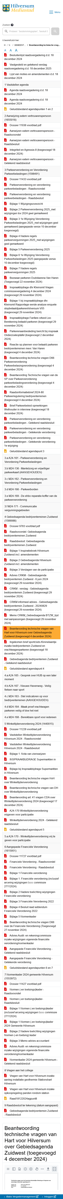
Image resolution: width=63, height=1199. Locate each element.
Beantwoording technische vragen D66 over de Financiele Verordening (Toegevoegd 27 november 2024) (30, 926)
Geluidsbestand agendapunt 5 (26, 829)
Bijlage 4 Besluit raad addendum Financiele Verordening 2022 (25, 909)
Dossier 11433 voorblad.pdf (25, 179)
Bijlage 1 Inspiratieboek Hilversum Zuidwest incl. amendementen (26, 552)
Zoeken (6, 25)
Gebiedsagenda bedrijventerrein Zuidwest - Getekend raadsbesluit (31, 661)
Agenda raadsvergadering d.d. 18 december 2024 (26, 92)
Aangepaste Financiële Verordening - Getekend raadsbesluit (28, 951)
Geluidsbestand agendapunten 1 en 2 (31, 109)
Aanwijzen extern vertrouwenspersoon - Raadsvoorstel (29, 133)
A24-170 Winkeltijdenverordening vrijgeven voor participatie (26, 812)
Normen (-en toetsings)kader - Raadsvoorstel (24, 991)
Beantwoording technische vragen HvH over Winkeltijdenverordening (29, 780)
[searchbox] (26, 31)
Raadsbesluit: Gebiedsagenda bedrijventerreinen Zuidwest (24, 543)
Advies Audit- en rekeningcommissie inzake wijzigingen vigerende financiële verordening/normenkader (27, 939)
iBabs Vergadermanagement (21, 1196)
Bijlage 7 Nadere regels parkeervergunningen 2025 (20, 270)
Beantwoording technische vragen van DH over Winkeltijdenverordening (31, 790)
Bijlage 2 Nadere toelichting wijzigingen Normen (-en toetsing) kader (29, 1033)
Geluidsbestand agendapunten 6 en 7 (31, 967)
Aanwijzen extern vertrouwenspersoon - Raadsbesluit (29, 142)
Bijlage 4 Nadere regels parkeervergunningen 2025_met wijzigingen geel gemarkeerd (29, 240)
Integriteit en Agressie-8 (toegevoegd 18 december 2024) (29, 151)
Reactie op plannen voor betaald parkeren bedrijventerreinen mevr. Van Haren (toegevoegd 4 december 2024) (31, 348)
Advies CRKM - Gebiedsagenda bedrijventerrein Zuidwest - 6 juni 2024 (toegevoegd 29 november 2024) (26, 579)
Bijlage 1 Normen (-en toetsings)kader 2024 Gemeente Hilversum (28, 1023)
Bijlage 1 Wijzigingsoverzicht (26, 203)
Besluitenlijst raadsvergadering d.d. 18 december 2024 (29, 57)
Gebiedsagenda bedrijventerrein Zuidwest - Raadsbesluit (31, 1113)
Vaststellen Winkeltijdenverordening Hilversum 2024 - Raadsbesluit (27, 746)
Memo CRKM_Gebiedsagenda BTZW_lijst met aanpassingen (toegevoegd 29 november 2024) (31, 619)
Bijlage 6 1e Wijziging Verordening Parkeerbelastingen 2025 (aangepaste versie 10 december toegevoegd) (30, 259)
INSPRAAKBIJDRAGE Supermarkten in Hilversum (30, 761)
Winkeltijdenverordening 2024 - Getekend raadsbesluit (30, 822)
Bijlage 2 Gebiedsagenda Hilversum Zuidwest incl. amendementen (27, 562)
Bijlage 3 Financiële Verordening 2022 (31, 901)
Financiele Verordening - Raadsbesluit (31, 867)
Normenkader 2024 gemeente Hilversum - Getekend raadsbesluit (31, 1061)
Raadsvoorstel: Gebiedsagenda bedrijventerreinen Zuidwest (25, 533)
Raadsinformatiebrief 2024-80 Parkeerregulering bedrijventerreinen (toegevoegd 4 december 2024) (25, 396)
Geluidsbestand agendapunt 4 (26, 668)
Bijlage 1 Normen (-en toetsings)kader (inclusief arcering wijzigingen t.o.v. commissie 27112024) (30, 1012)
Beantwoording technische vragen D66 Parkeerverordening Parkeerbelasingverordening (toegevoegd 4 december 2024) (29, 364)
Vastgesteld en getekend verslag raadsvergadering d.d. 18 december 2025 (27, 66)
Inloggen (49, 1196)
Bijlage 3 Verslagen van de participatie (31, 569)
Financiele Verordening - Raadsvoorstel (32, 861)
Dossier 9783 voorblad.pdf (24, 526)
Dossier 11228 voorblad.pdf (25, 729)
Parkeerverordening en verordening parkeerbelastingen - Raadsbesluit (27, 196)
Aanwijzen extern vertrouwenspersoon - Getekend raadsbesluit (29, 161)
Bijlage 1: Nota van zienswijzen (27, 753)
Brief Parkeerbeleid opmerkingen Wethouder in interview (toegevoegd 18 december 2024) (26, 409)
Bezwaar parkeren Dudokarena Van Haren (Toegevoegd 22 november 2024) (31, 280)
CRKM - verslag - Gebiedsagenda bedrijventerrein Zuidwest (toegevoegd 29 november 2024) (28, 592)
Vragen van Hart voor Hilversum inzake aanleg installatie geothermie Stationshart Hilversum (29, 1079)
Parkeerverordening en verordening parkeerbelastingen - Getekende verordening (29, 430)
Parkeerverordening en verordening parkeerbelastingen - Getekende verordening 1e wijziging (29, 442)
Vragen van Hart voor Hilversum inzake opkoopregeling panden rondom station (29, 1091)
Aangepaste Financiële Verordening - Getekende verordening (28, 960)
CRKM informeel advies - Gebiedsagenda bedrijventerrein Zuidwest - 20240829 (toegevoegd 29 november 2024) (31, 606)
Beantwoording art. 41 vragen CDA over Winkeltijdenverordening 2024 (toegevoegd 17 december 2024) (30, 801)
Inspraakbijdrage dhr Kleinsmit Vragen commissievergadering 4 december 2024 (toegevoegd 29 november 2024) (28, 291)
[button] (55, 31)
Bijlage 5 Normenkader (22, 916)
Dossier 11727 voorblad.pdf (25, 856)
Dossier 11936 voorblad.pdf (25, 125)
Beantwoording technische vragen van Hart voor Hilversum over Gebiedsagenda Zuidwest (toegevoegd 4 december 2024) (29, 632)
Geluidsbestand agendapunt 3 (26, 451)
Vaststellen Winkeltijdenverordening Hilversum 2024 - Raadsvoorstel (27, 737)
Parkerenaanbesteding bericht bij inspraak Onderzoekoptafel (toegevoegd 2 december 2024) (31, 335)
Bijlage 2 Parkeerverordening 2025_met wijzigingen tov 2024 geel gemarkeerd (29, 211)
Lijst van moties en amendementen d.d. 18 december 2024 (31, 76)
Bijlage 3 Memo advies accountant (29, 1040)
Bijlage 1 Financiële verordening (28, 873)
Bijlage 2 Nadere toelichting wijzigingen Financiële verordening (29, 894)
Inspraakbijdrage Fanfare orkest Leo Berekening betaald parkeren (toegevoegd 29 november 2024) (30, 322)
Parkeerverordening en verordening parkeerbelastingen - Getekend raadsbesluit (29, 421)
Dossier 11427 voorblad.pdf (25, 984)
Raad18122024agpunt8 (23, 1098)
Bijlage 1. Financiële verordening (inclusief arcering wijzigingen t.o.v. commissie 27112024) (31, 882)
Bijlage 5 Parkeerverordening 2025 (29, 249)
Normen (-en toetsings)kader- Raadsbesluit (23, 1001)
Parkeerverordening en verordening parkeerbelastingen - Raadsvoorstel (27, 186)
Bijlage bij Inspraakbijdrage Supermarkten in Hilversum (31, 771)
